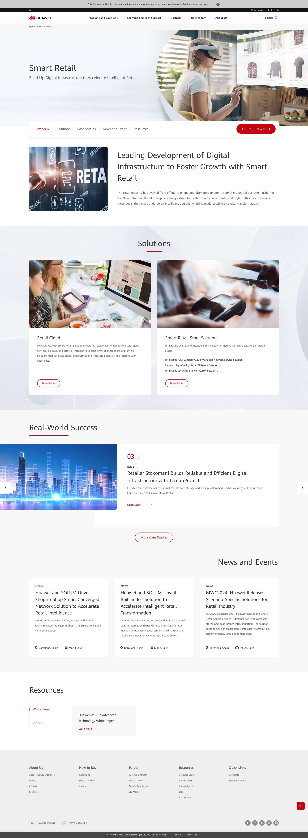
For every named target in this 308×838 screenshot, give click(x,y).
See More (33, 792)
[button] (5, 488)
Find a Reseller (86, 780)
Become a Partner (138, 775)
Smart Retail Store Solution (191, 337)
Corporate (234, 775)
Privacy (178, 835)
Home (32, 26)
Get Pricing (84, 775)
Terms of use (191, 835)
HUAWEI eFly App (77, 822)
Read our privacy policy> (195, 4)
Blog (181, 792)
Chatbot (83, 786)
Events (32, 780)
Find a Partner (136, 780)
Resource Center (187, 775)
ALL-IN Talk (185, 797)
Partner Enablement (139, 786)
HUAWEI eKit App (46, 822)
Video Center (185, 780)
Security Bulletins (237, 780)
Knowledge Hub (187, 786)
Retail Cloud (48, 337)
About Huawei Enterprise (42, 775)
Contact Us (34, 786)
